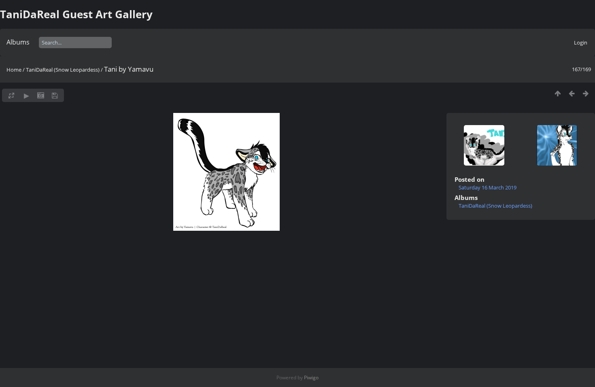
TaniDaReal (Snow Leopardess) (63, 69)
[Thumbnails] (557, 93)
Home (13, 69)
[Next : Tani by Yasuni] (586, 93)
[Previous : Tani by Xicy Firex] (572, 93)
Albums (18, 42)
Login (580, 42)
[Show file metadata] (41, 95)
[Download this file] (55, 95)
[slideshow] (26, 95)
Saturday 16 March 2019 (487, 187)
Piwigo (311, 377)
